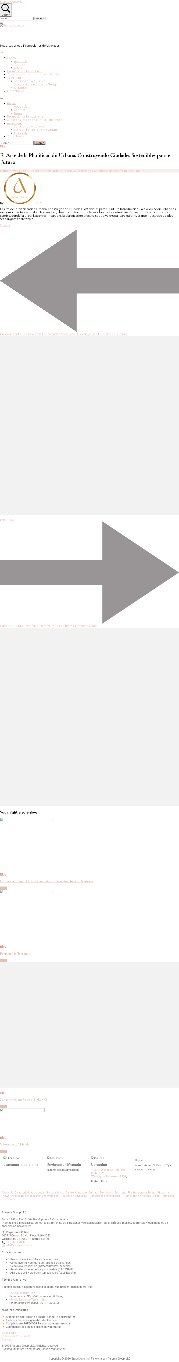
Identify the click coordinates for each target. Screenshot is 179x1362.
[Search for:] (17, 18)
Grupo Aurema (20, 35)
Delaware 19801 (116, 1176)
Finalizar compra (137, 1192)
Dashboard (107, 1192)
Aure (39, 203)
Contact (19, 64)
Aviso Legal (9, 1333)
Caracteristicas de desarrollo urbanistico (34, 74)
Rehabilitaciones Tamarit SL (27, 1299)
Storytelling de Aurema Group (35, 84)
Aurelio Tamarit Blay (22, 1293)
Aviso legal (14, 77)
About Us (20, 61)
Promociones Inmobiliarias (25, 71)
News (18, 67)
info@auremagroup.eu (19, 1245)
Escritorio (121, 1192)
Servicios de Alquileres (29, 81)
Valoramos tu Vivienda (14, 1144)
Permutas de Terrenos (15, 953)
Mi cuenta (163, 1192)
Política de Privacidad (15, 1336)
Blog (3, 146)
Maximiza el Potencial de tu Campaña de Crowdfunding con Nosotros (46, 881)
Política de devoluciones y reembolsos (35, 1196)
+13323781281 (30, 1164)
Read (3, 888)
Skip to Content (11, 1)
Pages (11, 58)
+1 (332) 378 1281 (17, 1242)
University (21, 87)
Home (151, 1192)
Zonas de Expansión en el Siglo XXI (23, 1100)
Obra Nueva (15, 91)
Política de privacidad (75, 1196)
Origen (5, 225)
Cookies (7, 1339)
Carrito (70, 1192)
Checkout (81, 1192)
